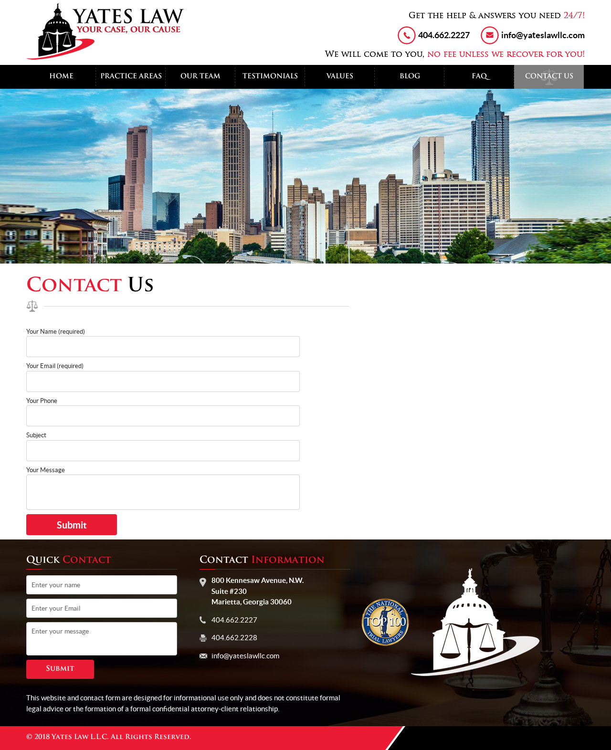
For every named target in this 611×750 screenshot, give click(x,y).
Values (340, 76)
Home (61, 76)
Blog (410, 76)
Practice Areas (131, 76)
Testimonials (270, 76)
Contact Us (549, 76)
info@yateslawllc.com (543, 35)
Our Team (200, 76)
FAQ (479, 76)
